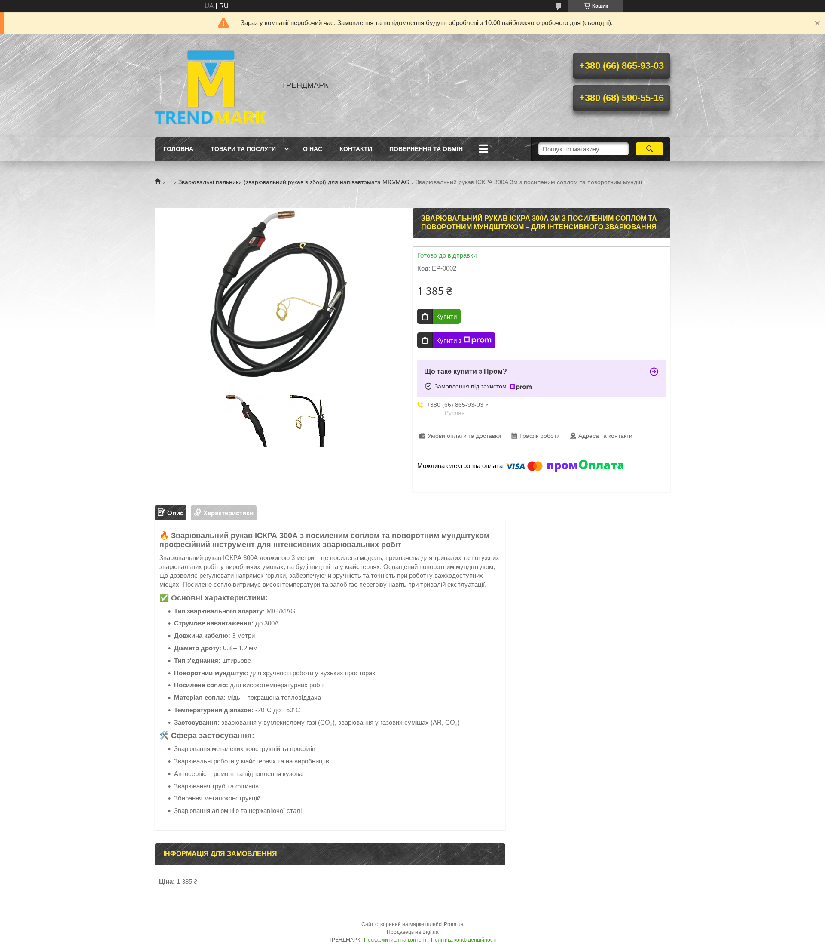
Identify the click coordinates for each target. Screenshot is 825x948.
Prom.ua (454, 924)
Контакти (355, 148)
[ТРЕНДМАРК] (210, 85)
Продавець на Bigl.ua (413, 932)
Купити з (448, 340)
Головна (178, 148)
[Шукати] (649, 148)
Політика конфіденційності (464, 940)
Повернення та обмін (426, 148)
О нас (312, 148)
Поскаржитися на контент (395, 940)
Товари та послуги (243, 148)
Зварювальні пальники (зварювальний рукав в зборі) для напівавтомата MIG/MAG (293, 182)
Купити (446, 316)
